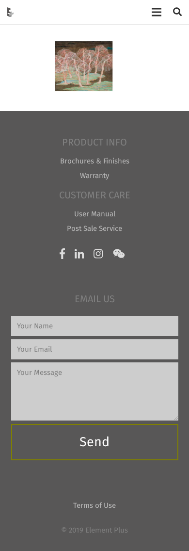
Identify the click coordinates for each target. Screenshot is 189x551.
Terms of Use (94, 505)
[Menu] (156, 12)
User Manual (94, 214)
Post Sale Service (94, 228)
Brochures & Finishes (94, 161)
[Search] (177, 12)
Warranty (94, 175)
